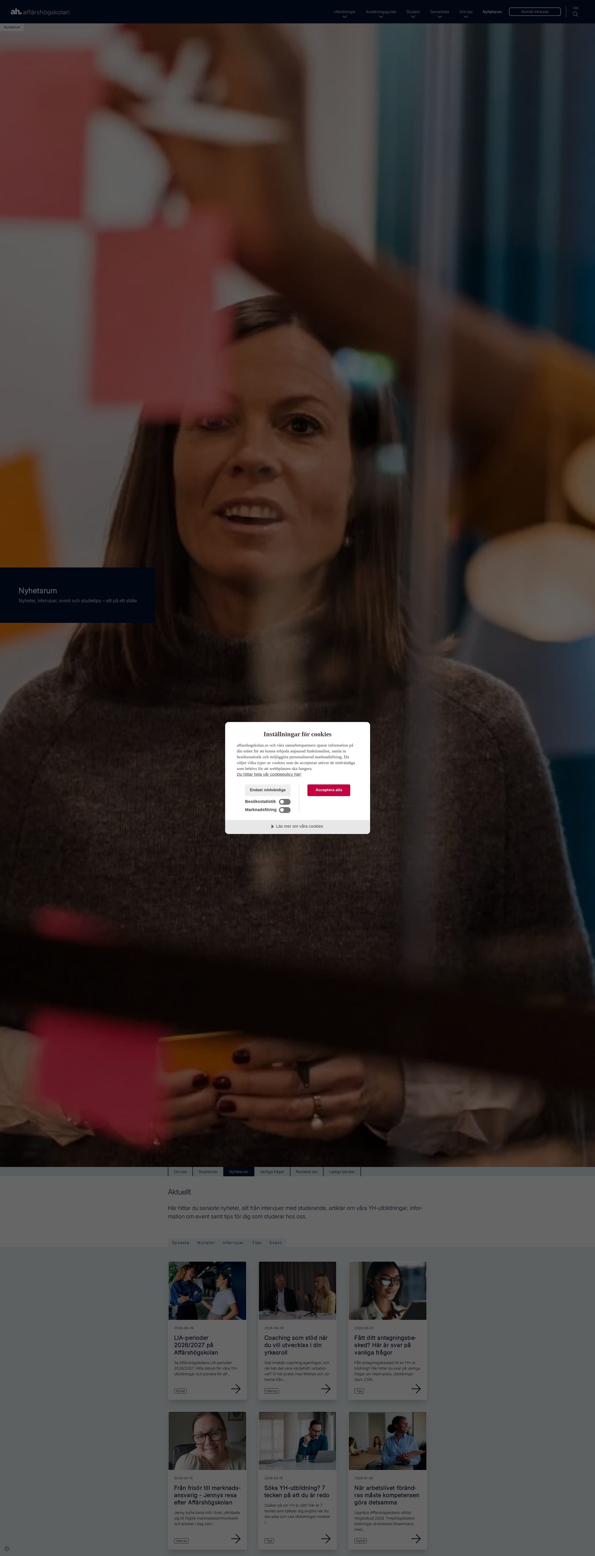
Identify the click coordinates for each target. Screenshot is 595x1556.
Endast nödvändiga (267, 790)
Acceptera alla (329, 790)
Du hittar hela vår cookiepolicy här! (269, 774)
